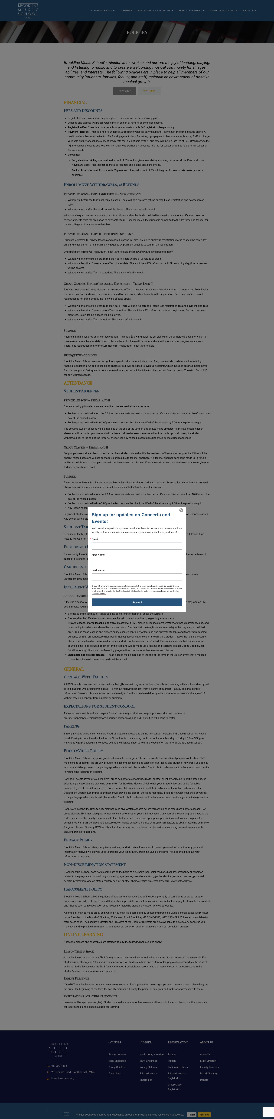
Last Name (98, 570)
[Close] (181, 510)
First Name (98, 554)
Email (95, 539)
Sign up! (137, 602)
